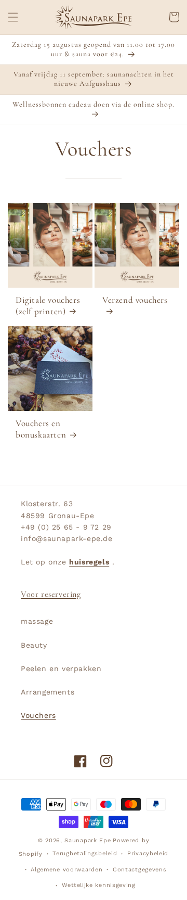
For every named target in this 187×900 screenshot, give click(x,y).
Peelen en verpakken (61, 668)
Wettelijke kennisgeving (99, 885)
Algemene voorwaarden (66, 869)
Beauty (34, 645)
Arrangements (47, 692)
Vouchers (38, 715)
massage (37, 621)
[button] (13, 17)
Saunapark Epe (87, 840)
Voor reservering (51, 594)
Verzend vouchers (135, 299)
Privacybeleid (147, 853)
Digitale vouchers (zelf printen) (48, 305)
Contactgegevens (140, 869)
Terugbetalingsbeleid (84, 853)
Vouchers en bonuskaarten (41, 429)
